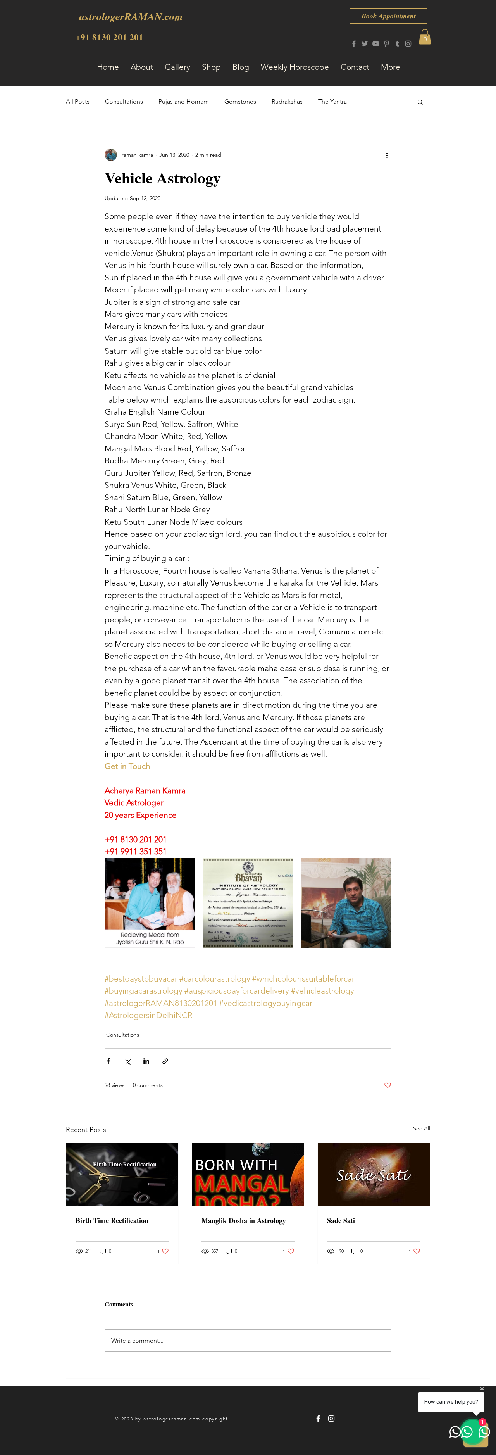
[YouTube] (376, 44)
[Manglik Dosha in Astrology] (248, 1174)
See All (421, 1128)
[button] (424, 36)
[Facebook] (354, 44)
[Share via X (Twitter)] (127, 1061)
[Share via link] (165, 1061)
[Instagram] (408, 44)
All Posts (78, 101)
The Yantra (332, 101)
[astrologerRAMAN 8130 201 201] (318, 1418)
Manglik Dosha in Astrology (244, 1220)
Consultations (124, 101)
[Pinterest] (386, 44)
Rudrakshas (287, 101)
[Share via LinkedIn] (146, 1061)
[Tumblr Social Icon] (397, 44)
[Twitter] (365, 44)
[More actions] (386, 154)
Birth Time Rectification (112, 1220)
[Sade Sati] (374, 1174)
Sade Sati (341, 1220)
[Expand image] (150, 903)
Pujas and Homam (183, 101)
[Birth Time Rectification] (122, 1174)
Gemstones (240, 101)
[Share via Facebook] (108, 1061)
